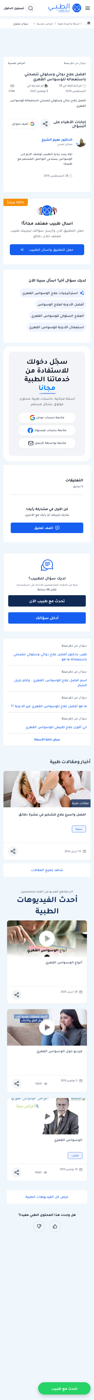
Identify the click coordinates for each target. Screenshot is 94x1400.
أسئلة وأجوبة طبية (68, 24)
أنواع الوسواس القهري (63, 962)
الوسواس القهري (68, 1140)
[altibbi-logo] (65, 8)
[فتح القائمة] (86, 8)
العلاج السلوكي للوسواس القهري (57, 315)
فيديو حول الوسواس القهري (59, 1051)
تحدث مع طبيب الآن (47, 601)
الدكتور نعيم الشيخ (57, 139)
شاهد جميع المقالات (47, 869)
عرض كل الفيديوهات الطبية (47, 1196)
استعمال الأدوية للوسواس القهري (56, 327)
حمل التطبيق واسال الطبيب (51, 249)
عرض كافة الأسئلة (47, 739)
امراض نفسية (45, 24)
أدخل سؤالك (47, 618)
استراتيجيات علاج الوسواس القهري (50, 292)
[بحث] (30, 8)
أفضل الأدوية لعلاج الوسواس (60, 304)
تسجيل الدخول (14, 8)
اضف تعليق (43, 528)
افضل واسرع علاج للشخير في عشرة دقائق (52, 814)
